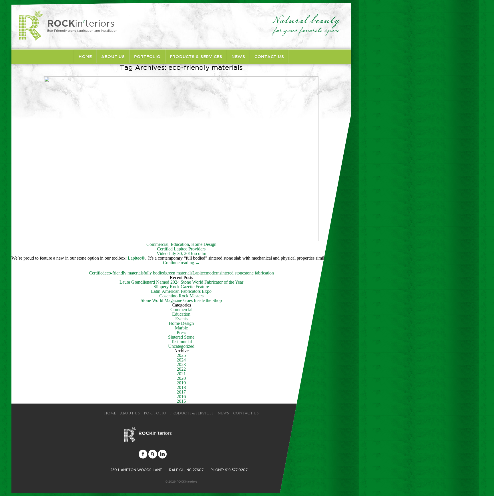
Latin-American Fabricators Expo (181, 291)
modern (213, 272)
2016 (181, 396)
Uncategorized (181, 346)
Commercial (157, 244)
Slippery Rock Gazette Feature (181, 286)
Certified (97, 272)
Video (162, 253)
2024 (181, 359)
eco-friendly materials (124, 272)
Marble (181, 327)
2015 (181, 401)
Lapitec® (136, 258)
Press (181, 332)
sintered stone (232, 272)
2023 (181, 364)
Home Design (203, 244)
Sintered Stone (181, 337)
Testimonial (181, 341)
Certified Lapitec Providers (181, 248)
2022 (181, 369)
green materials (178, 272)
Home (85, 56)
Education (180, 244)
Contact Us (269, 56)
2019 (181, 382)
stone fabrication (259, 272)
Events (181, 318)
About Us (113, 56)
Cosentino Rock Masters (181, 295)
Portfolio (147, 56)
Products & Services (196, 56)
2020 (181, 378)
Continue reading (181, 262)
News (238, 56)
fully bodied (154, 272)
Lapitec (199, 272)
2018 (181, 387)
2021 (181, 373)
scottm (200, 253)
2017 (181, 392)
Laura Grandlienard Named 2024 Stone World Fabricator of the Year (181, 282)
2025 (181, 355)
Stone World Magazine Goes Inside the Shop (181, 300)
